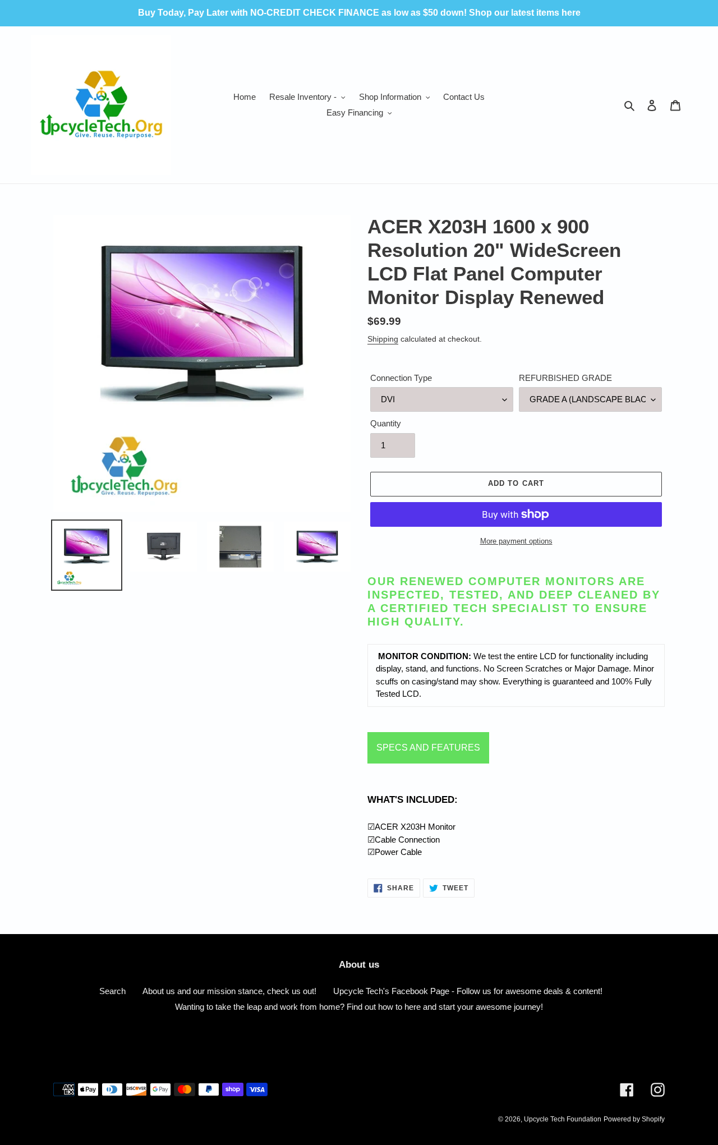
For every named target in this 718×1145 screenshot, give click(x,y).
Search (112, 991)
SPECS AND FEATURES (428, 747)
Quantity (385, 423)
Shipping (382, 338)
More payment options (516, 541)
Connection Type (401, 378)
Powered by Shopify (634, 1119)
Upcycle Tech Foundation (562, 1119)
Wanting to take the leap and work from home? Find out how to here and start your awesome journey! (359, 1006)
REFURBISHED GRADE (565, 378)
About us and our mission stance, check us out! (229, 991)
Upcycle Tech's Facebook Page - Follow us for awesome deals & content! (467, 991)
